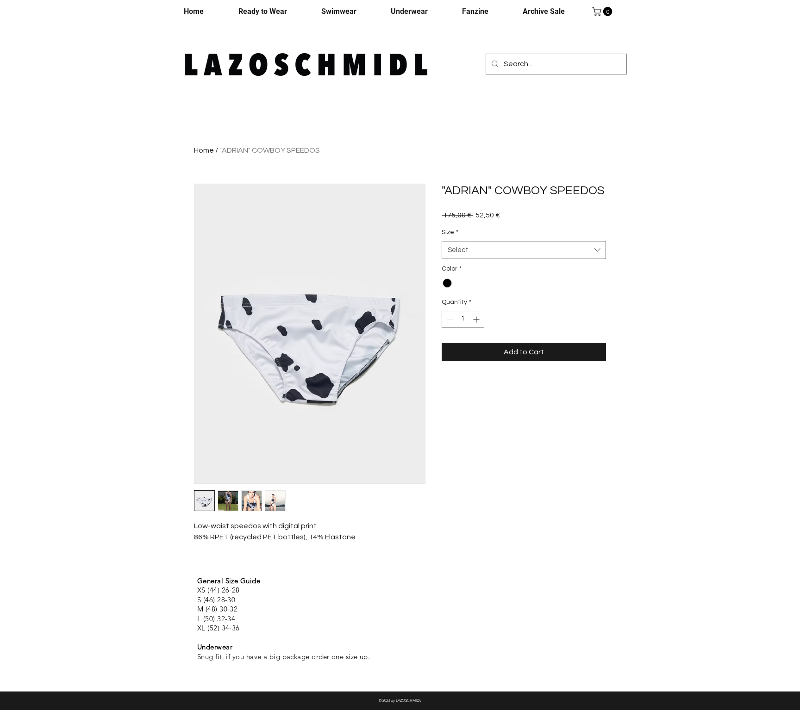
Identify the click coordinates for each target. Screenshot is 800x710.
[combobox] (524, 250)
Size (450, 232)
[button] (603, 11)
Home (204, 150)
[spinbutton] (463, 319)
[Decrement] (449, 319)
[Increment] (477, 319)
